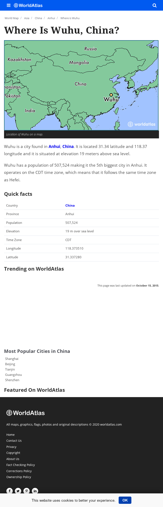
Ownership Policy (18, 477)
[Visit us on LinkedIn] (35, 491)
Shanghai (11, 358)
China (68, 146)
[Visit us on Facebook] (9, 491)
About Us (12, 459)
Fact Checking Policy (20, 465)
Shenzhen (12, 380)
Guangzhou (13, 374)
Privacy (11, 447)
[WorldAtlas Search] (154, 5)
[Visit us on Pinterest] (26, 491)
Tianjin (10, 369)
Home (10, 434)
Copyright (13, 453)
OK (125, 500)
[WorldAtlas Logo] (30, 5)
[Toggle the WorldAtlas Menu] (8, 5)
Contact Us (14, 440)
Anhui (54, 146)
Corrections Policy (19, 471)
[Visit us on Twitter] (18, 491)
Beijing (10, 364)
